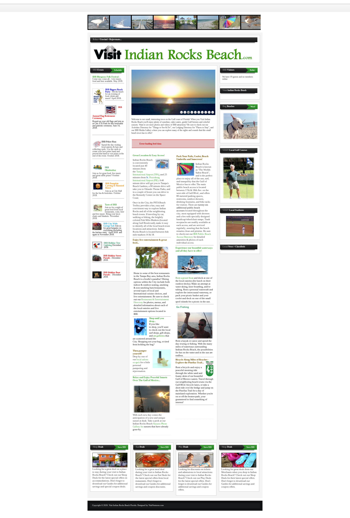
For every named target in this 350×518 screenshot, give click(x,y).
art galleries (159, 335)
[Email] (136, 152)
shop (154, 327)
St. (146, 179)
